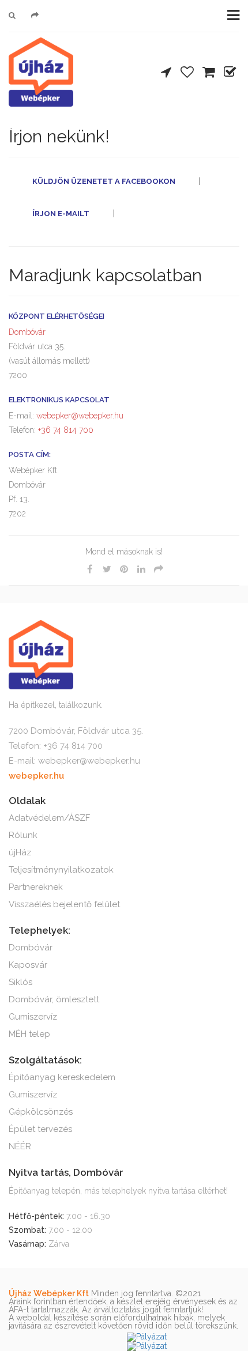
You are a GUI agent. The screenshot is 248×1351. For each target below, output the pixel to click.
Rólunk (23, 835)
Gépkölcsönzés (41, 1112)
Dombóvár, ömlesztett (54, 999)
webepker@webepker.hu (79, 415)
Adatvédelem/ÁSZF (49, 818)
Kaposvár (28, 965)
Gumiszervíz (33, 1017)
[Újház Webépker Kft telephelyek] (165, 72)
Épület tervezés (40, 1129)
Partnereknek (36, 887)
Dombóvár (27, 332)
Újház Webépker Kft (49, 1293)
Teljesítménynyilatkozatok (61, 870)
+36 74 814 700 (64, 430)
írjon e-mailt (60, 213)
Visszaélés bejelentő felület (64, 904)
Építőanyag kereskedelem (62, 1077)
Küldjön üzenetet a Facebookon (103, 181)
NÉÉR (20, 1146)
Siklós (20, 982)
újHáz (20, 852)
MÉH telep (29, 1034)
